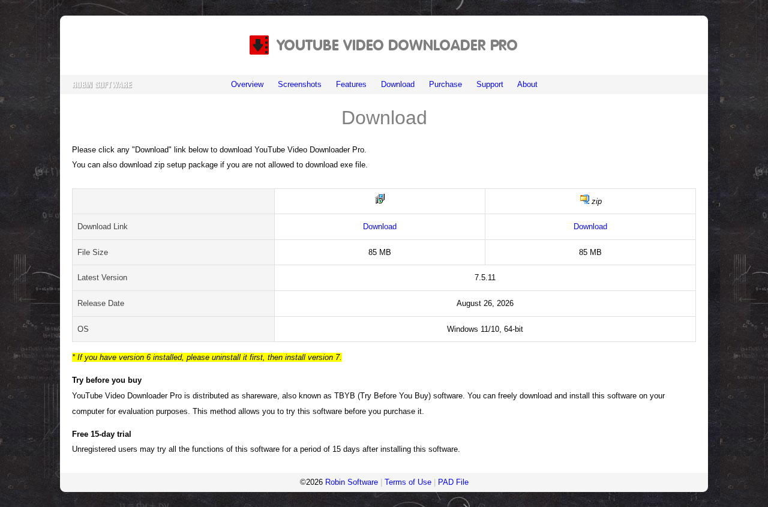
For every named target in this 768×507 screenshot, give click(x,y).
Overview (247, 84)
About (527, 84)
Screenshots (300, 84)
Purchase (445, 84)
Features (351, 84)
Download (398, 84)
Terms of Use (408, 482)
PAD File (453, 482)
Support (489, 84)
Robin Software (351, 482)
